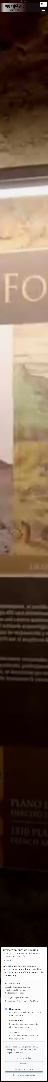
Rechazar (24, 1063)
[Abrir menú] (43, 11)
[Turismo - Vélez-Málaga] (14, 7)
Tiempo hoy (24, 1)
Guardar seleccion (24, 1069)
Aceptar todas (24, 1058)
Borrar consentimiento (24, 1075)
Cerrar (8, 960)
